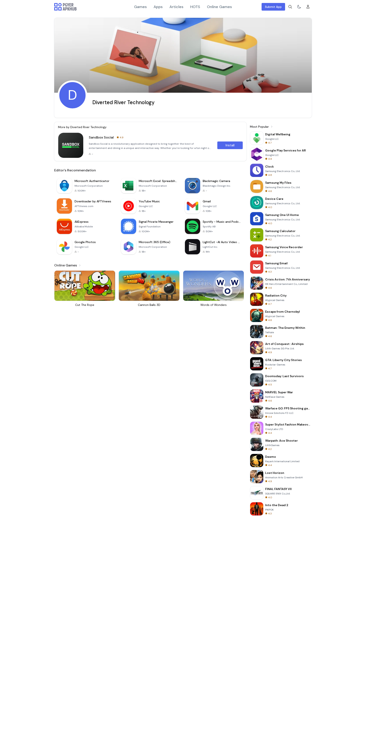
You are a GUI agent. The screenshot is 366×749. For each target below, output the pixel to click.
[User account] (308, 7)
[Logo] (65, 7)
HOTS (195, 6)
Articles (176, 6)
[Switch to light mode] (299, 7)
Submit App (273, 7)
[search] (290, 7)
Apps (158, 6)
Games (140, 6)
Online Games (219, 6)
